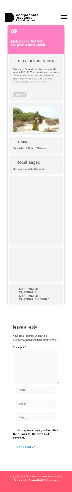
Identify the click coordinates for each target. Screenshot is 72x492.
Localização (29, 162)
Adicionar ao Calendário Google (34, 297)
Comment (19, 347)
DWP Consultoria (49, 480)
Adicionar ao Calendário (29, 290)
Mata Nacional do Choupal (28, 169)
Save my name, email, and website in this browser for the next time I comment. (36, 433)
